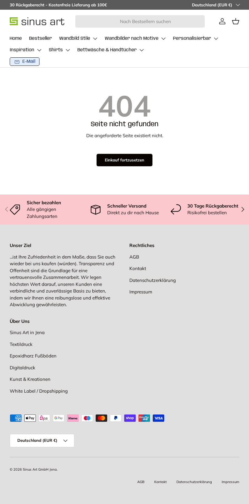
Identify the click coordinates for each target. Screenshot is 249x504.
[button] (235, 21)
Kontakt (137, 268)
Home (16, 38)
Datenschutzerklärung (152, 280)
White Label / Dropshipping (39, 391)
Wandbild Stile (74, 38)
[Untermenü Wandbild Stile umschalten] (95, 38)
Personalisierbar (192, 38)
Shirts (56, 50)
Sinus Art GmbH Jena (40, 469)
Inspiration (22, 50)
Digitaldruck (22, 367)
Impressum (140, 292)
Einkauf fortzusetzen (124, 159)
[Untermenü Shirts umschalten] (67, 50)
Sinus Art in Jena (27, 332)
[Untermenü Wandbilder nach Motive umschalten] (163, 38)
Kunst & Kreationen (30, 379)
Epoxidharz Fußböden (33, 356)
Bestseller (40, 38)
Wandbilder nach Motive (132, 38)
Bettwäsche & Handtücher (107, 50)
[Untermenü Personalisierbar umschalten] (216, 38)
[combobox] (140, 21)
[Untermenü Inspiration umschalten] (39, 50)
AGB (134, 257)
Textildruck (21, 344)
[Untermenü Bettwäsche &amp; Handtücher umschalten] (141, 50)
